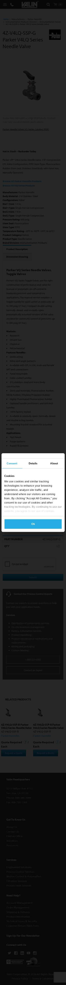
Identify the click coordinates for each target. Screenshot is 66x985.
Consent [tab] (12, 463)
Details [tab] (33, 463)
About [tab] (54, 463)
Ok (33, 523)
